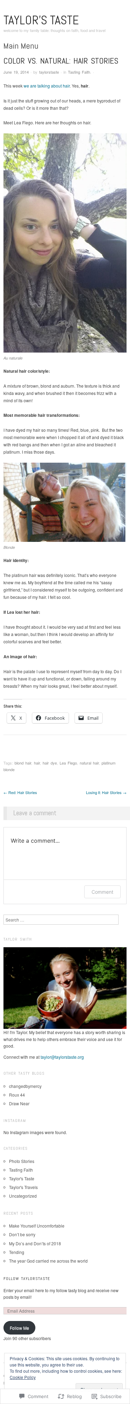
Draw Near (19, 1103)
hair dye (50, 763)
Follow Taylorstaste (26, 1278)
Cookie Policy (23, 1377)
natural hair (89, 763)
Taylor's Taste (41, 20)
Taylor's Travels (23, 1187)
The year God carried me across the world (48, 1261)
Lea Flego (68, 763)
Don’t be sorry (22, 1234)
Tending (16, 1252)
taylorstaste (49, 72)
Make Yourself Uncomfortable (36, 1226)
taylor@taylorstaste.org (62, 1057)
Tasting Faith (79, 72)
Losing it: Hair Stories (106, 792)
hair (37, 763)
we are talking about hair (47, 86)
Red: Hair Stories (20, 792)
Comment (102, 892)
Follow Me (19, 1328)
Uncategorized (23, 1196)
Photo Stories (21, 1161)
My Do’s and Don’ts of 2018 (35, 1243)
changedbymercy (25, 1086)
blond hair (23, 763)
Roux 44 (17, 1095)
